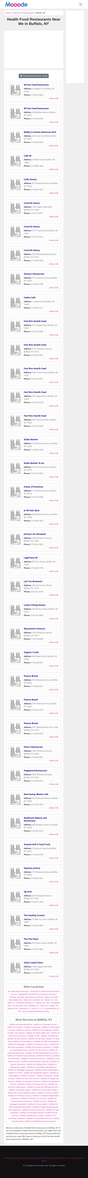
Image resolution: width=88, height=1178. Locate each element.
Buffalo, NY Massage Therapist (32, 1113)
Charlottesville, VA (51, 1008)
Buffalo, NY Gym (40, 1101)
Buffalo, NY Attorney (32, 1027)
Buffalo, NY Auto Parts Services (33, 1058)
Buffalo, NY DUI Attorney (42, 1030)
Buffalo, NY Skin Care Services (27, 1078)
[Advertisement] (33, 49)
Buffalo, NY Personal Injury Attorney (21, 1056)
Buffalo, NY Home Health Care (38, 1033)
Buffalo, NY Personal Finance (38, 1044)
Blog (13, 1158)
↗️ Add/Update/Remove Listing (33, 76)
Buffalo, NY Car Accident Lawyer (45, 1090)
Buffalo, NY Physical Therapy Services (32, 1084)
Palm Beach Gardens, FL (25, 1003)
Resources (77, 1158)
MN (48, 1003)
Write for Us (66, 1158)
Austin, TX (35, 1008)
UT (42, 1008)
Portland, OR (12, 1008)
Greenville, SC (24, 1008)
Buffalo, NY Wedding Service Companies (40, 1121)
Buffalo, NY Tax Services (38, 1050)
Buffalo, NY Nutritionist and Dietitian (42, 1067)
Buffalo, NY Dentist (23, 1030)
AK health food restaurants (18, 991)
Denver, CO (49, 1000)
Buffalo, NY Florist (15, 1073)
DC (56, 1000)
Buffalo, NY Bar (34, 1036)
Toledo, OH (54, 1006)
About (44, 1161)
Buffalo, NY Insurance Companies (38, 1047)
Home (7, 13)
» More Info (53, 98)
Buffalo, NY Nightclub (49, 1036)
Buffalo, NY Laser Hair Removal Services (42, 1087)
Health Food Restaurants (23, 13)
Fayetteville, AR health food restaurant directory (37, 994)
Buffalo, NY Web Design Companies (35, 1061)
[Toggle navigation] (80, 4)
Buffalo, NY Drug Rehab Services (39, 1118)
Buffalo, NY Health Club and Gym (33, 1098)
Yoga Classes (22, 1158)
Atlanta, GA (40, 1003)
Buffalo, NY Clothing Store (37, 1064)
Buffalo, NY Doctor (28, 1076)
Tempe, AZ (27, 1000)
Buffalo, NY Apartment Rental (21, 1024)
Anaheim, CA (38, 1000)
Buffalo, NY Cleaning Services (45, 1024)
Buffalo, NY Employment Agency (36, 1073)
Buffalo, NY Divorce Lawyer (48, 1093)
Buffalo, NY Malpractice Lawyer (32, 1115)
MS (26, 1006)
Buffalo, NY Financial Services (19, 1096)
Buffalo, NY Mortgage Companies (21, 1070)
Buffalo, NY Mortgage (16, 1044)
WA (19, 1011)
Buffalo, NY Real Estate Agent (46, 1070)
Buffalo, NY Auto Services (17, 1039)
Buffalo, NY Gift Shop (37, 1039)
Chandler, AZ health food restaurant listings (26, 997)
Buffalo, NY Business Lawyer (20, 1090)
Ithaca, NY (44, 1006)
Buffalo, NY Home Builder (37, 1104)
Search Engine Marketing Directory (36, 1011)
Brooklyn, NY (33, 1006)
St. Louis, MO (18, 1006)
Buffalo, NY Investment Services (28, 1081)
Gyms (32, 1158)
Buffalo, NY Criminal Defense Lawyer (22, 1093)
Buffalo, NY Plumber (15, 1027)
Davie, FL (11, 1003)
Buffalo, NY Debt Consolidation (46, 1041)
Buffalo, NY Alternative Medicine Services (42, 1053)
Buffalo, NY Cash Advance (23, 1041)
